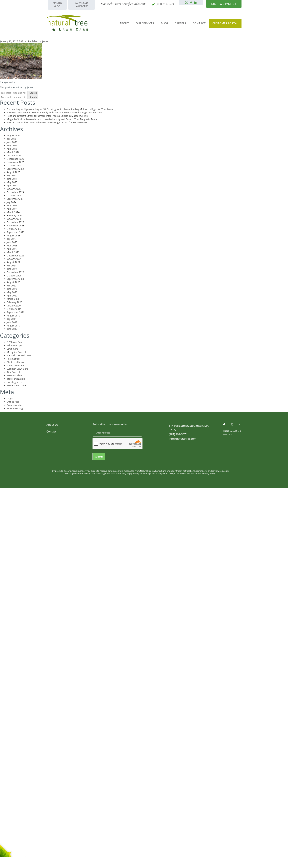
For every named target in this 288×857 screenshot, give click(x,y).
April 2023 (12, 248)
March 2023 (13, 252)
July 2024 (11, 202)
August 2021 (13, 262)
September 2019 (15, 312)
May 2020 (12, 292)
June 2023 (12, 242)
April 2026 (12, 148)
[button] (186, 2)
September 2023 (15, 232)
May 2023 (12, 245)
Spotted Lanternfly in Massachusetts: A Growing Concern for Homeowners (47, 122)
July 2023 (11, 238)
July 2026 (11, 138)
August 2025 (13, 172)
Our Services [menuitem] (145, 23)
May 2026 (12, 145)
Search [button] (33, 92)
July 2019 (11, 318)
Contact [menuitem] (199, 23)
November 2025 (15, 162)
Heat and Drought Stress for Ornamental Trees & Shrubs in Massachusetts (47, 115)
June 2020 (12, 288)
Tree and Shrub (15, 375)
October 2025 (14, 165)
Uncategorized (14, 382)
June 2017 (12, 328)
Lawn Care (12, 348)
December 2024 (15, 192)
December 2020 (15, 272)
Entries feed (13, 401)
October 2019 (14, 308)
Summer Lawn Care (17, 368)
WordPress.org (15, 408)
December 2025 (15, 158)
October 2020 (14, 275)
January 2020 (14, 305)
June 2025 (12, 178)
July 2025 (11, 175)
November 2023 (15, 225)
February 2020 (14, 302)
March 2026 (13, 152)
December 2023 (15, 222)
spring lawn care (15, 365)
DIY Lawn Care (15, 342)
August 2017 (13, 325)
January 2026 (14, 155)
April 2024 (12, 208)
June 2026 (12, 142)
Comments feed (15, 405)
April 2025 (12, 185)
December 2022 (15, 255)
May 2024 (12, 205)
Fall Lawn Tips (14, 345)
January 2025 (14, 188)
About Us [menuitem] (52, 424)
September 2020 (15, 278)
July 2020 (11, 285)
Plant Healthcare (15, 362)
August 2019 (13, 315)
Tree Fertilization (16, 378)
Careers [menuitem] (180, 23)
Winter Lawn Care (16, 385)
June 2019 (12, 322)
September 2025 (15, 168)
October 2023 (14, 228)
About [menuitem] (124, 23)
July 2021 (11, 265)
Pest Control (13, 358)
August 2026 (13, 135)
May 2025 (12, 182)
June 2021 (12, 268)
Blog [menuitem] (164, 23)
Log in (10, 398)
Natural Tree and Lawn (19, 355)
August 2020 (13, 282)
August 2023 (13, 235)
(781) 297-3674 (178, 434)
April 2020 (12, 295)
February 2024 (14, 215)
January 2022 (14, 258)
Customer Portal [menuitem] (225, 23)
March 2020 (13, 298)
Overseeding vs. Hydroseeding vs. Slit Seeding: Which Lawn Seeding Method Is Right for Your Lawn (60, 109)
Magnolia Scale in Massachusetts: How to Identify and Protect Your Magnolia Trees (52, 119)
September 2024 (15, 198)
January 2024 (14, 218)
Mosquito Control (16, 352)
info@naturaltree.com (182, 439)
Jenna (45, 41)
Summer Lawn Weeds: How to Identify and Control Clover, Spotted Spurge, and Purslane (54, 112)
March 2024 (13, 212)
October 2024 (14, 195)
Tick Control (13, 372)
